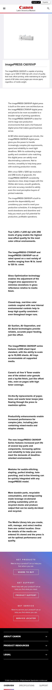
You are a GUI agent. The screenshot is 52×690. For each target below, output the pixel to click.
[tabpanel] (26, 316)
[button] (26, 636)
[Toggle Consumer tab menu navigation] (3, 8)
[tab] (9, 686)
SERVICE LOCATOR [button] (26, 618)
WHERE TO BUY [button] (26, 572)
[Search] (48, 8)
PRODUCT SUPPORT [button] (26, 595)
